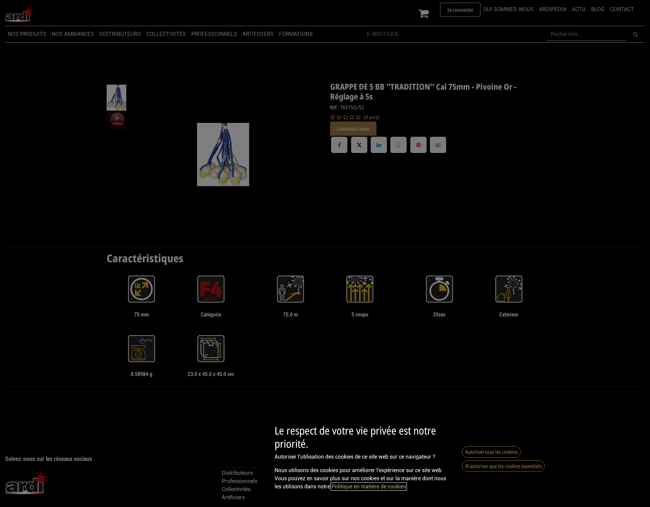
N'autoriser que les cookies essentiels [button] (503, 466)
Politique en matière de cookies (368, 486)
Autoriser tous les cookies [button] (491, 452)
